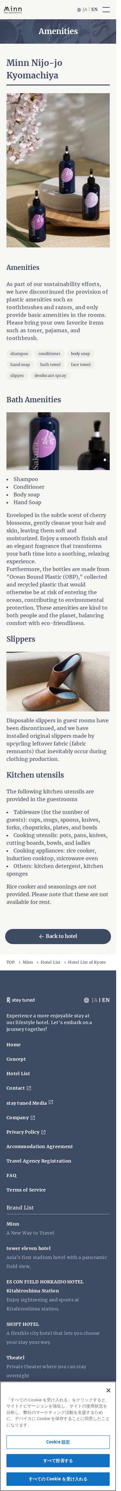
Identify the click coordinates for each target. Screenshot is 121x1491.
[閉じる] (108, 1390)
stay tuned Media (26, 1103)
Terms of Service (26, 1190)
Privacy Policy (22, 1132)
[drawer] (106, 9)
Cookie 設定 (58, 1442)
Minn (28, 962)
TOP (10, 962)
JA (85, 9)
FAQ (11, 1175)
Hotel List (50, 962)
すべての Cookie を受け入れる (58, 1479)
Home (13, 1045)
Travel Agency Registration (38, 1161)
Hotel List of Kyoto (87, 962)
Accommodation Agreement (39, 1146)
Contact (15, 1088)
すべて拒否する (58, 1460)
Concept (16, 1059)
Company (17, 1117)
